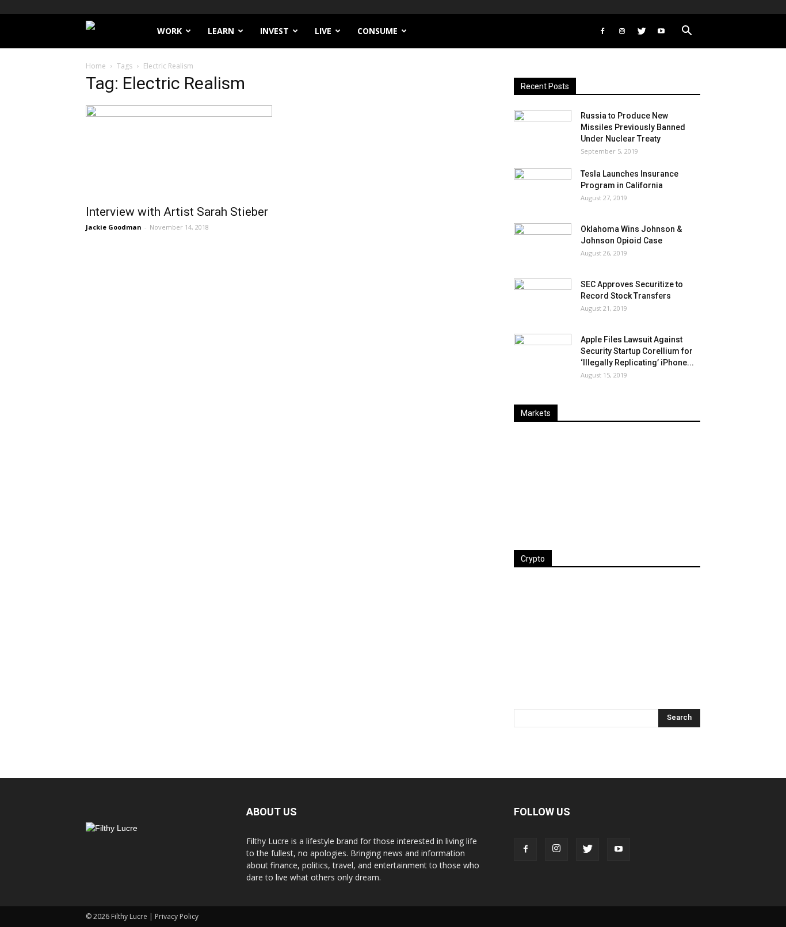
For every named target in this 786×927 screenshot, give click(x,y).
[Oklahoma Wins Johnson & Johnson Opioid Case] (542, 243)
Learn (221, 30)
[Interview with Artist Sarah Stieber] (179, 151)
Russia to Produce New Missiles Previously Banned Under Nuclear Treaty (633, 127)
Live (323, 30)
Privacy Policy (177, 916)
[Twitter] (641, 31)
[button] (686, 31)
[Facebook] (602, 31)
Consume (377, 30)
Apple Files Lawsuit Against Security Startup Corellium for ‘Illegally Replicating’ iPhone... (637, 351)
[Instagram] (622, 31)
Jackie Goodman (114, 227)
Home (96, 66)
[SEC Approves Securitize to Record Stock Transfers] (542, 299)
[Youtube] (661, 31)
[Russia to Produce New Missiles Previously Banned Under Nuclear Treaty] (542, 130)
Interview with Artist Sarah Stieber (177, 212)
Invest (274, 30)
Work (169, 30)
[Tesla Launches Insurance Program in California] (542, 188)
